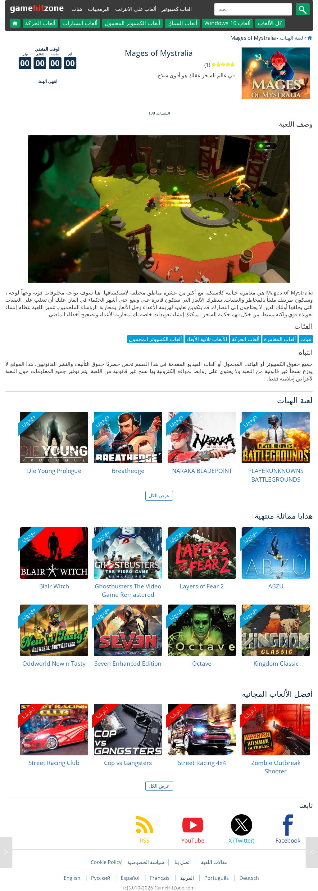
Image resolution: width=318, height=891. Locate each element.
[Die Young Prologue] (54, 437)
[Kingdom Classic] (276, 630)
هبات (76, 8)
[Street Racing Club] (54, 729)
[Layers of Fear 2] (202, 553)
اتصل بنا (183, 862)
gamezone (37, 8)
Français (160, 878)
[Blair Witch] (54, 553)
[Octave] (202, 630)
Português (217, 878)
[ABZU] (276, 553)
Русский (101, 878)
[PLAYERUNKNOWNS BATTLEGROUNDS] (276, 437)
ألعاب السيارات (80, 23)
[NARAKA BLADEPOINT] (202, 437)
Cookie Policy (106, 862)
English (73, 878)
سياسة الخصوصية (145, 862)
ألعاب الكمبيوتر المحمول (132, 23)
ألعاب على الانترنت (136, 8)
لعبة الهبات (291, 37)
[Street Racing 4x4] (202, 729)
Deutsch (249, 878)
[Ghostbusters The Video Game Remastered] (128, 553)
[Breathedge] (128, 437)
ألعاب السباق (182, 23)
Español (131, 878)
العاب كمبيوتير (176, 8)
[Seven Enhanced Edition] (128, 630)
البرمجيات (99, 8)
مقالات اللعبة (214, 862)
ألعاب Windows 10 (227, 23)
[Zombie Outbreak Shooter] (276, 729)
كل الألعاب (270, 23)
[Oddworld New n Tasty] (54, 630)
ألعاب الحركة (40, 23)
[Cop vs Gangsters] (128, 729)
